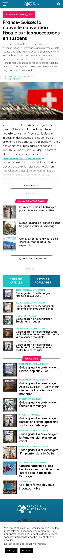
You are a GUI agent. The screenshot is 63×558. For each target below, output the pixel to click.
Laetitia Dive (15, 79)
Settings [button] (11, 550)
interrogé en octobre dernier (22, 158)
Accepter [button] (26, 550)
